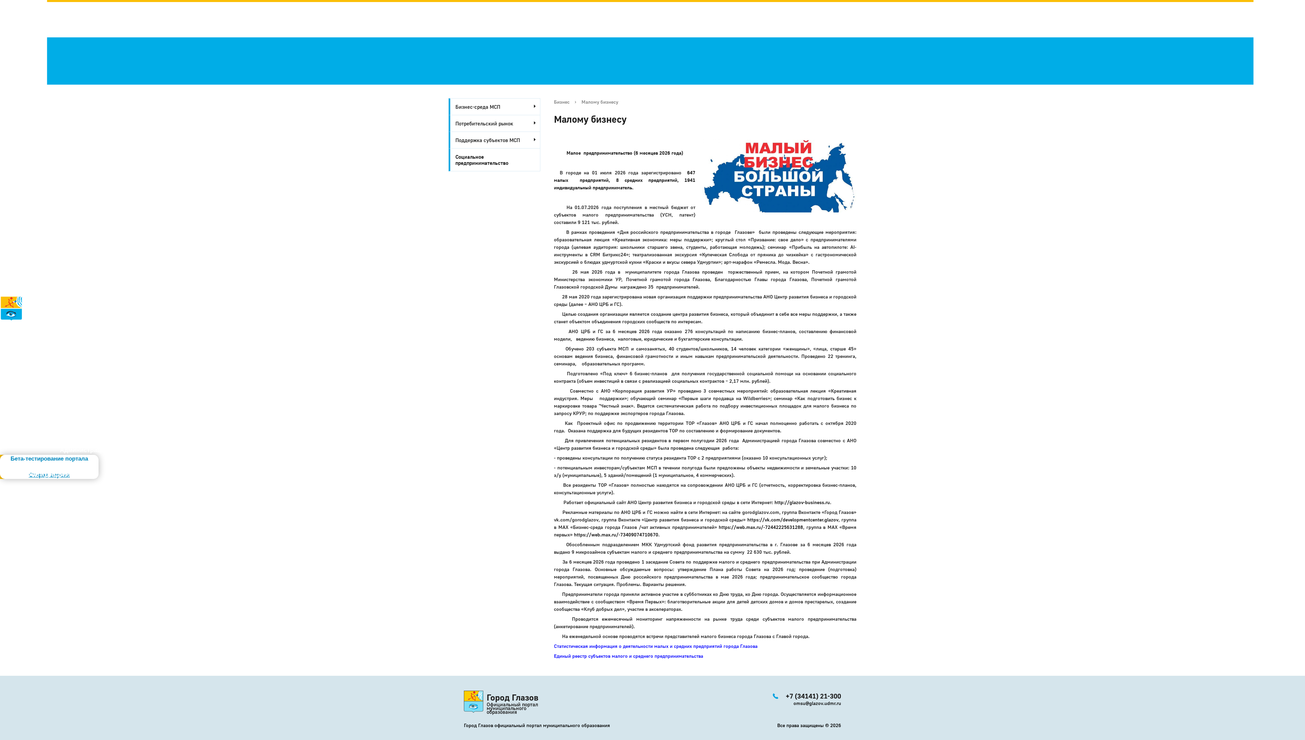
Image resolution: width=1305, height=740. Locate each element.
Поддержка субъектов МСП (487, 140)
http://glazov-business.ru (802, 502)
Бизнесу (21, 362)
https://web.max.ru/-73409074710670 (616, 534)
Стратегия (17, 340)
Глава (8, 370)
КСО (27, 377)
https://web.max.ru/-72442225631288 (761, 527)
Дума (29, 385)
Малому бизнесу (599, 102)
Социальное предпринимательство (481, 160)
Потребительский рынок (484, 123)
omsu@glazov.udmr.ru (817, 703)
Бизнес (562, 102)
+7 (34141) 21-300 (41, 395)
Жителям (21, 355)
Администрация (84, 450)
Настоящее (24, 332)
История (13, 325)
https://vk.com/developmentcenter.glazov (792, 519)
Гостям (10, 347)
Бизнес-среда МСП (477, 107)
